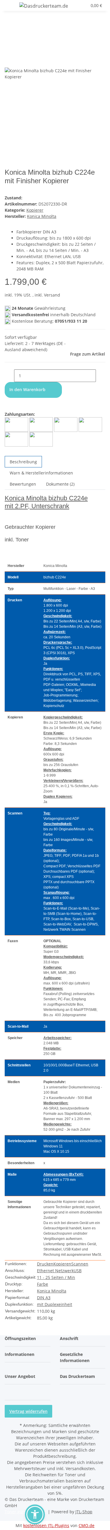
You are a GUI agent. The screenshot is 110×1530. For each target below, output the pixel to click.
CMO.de (86, 1525)
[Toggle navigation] (12, 7)
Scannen (79, 1264)
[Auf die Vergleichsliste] (9, 61)
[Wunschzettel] (82, 5)
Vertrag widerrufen (28, 1411)
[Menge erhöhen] (100, 375)
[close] (9, 48)
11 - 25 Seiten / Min (56, 1277)
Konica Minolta (51, 1291)
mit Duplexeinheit (54, 1304)
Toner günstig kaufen (26, 1511)
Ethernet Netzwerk (55, 1270)
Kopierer (34, 210)
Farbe (42, 1284)
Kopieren (62, 1264)
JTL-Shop (83, 1511)
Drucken (45, 1264)
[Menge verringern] (9, 375)
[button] (76, 5)
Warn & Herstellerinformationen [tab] (41, 473)
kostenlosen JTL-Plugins (46, 1525)
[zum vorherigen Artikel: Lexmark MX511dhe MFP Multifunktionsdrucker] (20, 26)
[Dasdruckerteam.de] (43, 5)
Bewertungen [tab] (23, 484)
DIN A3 (43, 1297)
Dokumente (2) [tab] (60, 484)
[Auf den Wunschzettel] (20, 61)
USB (78, 1270)
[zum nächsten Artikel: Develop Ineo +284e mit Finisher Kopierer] (9, 26)
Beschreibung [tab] (23, 461)
